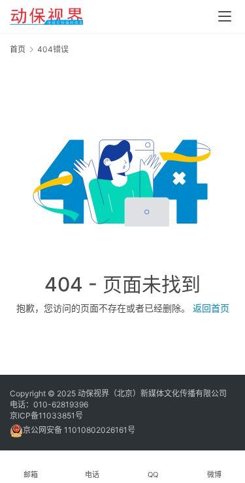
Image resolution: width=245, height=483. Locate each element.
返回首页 (211, 308)
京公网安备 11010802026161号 (79, 430)
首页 (17, 49)
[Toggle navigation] (224, 16)
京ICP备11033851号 (46, 415)
